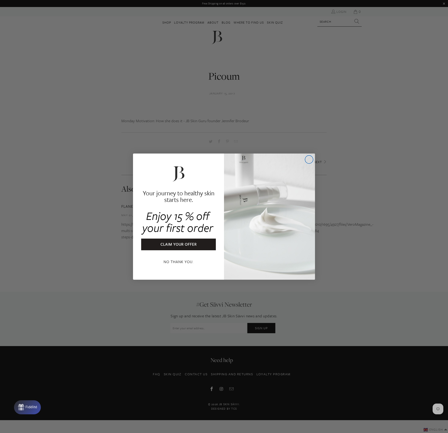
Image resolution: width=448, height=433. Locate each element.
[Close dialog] (309, 159)
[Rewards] (27, 407)
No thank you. (178, 262)
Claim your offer (179, 244)
